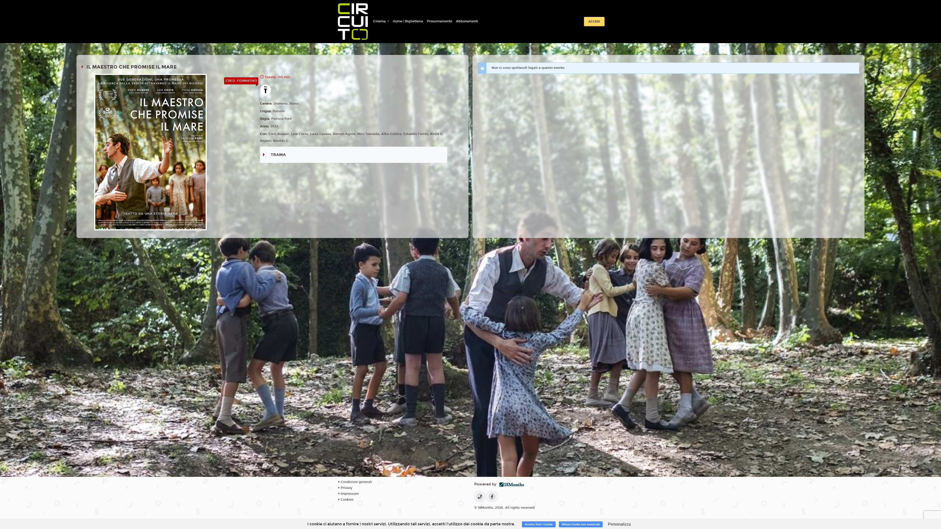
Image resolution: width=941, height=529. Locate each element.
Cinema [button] (380, 21)
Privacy (346, 488)
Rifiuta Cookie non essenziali (581, 524)
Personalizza (619, 524)
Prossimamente (439, 21)
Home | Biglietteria (408, 21)
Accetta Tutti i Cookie (539, 524)
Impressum (349, 494)
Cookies (347, 500)
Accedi (594, 21)
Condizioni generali (356, 482)
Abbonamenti (467, 21)
